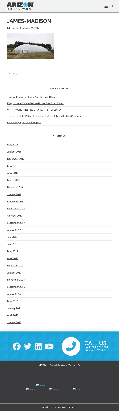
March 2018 (13, 179)
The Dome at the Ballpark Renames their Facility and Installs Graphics (44, 115)
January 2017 (14, 272)
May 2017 (12, 251)
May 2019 (12, 144)
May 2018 (12, 165)
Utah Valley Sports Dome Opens (24, 122)
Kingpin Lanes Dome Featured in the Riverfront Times (35, 103)
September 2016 (16, 286)
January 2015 (14, 322)
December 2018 (15, 158)
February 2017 (15, 265)
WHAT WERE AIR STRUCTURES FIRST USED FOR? (35, 109)
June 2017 (12, 243)
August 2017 (14, 229)
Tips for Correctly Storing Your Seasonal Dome (32, 96)
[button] (104, 6)
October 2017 (14, 215)
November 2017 (16, 208)
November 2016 (16, 279)
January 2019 (14, 151)
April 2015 (12, 315)
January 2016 (14, 308)
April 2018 (12, 172)
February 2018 (15, 187)
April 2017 (12, 258)
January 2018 (14, 194)
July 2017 (12, 236)
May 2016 (12, 300)
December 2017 (15, 201)
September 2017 (16, 222)
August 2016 (14, 293)
